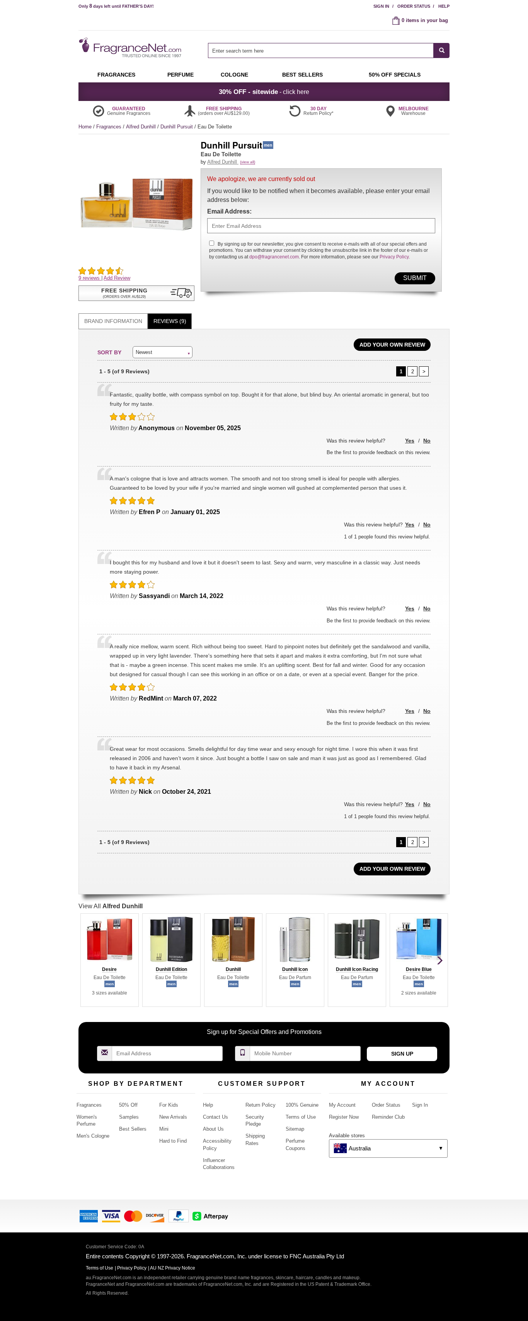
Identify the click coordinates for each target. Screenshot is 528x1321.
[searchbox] (321, 50)
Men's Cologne (93, 1136)
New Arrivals (173, 1117)
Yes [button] (409, 440)
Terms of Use (301, 1117)
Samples (129, 1117)
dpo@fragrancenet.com (274, 257)
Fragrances (109, 127)
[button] (136, 293)
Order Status (413, 6)
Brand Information (113, 321)
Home (85, 127)
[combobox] (329, 50)
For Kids (168, 1105)
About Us (213, 1129)
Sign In (381, 6)
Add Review (117, 278)
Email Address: (229, 211)
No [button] (427, 440)
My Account (342, 1105)
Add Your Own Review (392, 345)
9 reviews (89, 278)
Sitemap (295, 1129)
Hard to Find (173, 1141)
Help (444, 6)
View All (110, 906)
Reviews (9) (169, 321)
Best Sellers (132, 1129)
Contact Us (215, 1117)
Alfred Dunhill (141, 127)
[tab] (113, 321)
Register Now (344, 1117)
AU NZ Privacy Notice (172, 1268)
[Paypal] (179, 1215)
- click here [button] (264, 92)
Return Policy (260, 1105)
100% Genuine (302, 1105)
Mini (164, 1129)
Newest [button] (144, 352)
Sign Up (402, 1054)
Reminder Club (388, 1117)
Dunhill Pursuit (177, 127)
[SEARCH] (442, 50)
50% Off (128, 1105)
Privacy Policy (394, 257)
